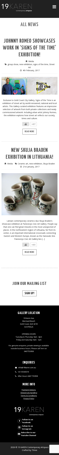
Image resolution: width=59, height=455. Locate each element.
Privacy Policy (28, 398)
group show (13, 64)
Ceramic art (23, 163)
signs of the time (40, 64)
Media (31, 61)
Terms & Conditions (29, 395)
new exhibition (25, 64)
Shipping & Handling (28, 393)
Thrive (34, 450)
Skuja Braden (49, 163)
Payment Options (29, 390)
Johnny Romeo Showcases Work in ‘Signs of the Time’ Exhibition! (29, 48)
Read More (29, 131)
